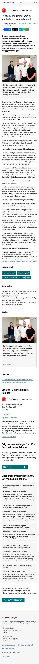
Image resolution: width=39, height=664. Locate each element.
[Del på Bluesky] (20, 30)
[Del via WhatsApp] (24, 30)
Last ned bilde (8, 364)
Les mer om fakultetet (9, 437)
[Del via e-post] (27, 30)
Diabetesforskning (8, 273)
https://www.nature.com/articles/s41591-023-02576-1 (19, 261)
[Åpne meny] (21, 2)
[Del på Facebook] (6, 30)
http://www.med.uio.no (9, 418)
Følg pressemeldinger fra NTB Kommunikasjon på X (18, 645)
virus (28, 277)
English (8, 656)
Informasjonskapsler (8, 648)
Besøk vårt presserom (13, 600)
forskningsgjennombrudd (11, 277)
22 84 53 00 (6, 414)
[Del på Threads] (16, 30)
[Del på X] (13, 30)
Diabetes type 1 (23, 273)
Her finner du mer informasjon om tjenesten (15, 624)
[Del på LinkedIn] (9, 30)
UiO (23, 277)
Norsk (3, 656)
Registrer (7, 467)
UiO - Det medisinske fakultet (27, 23)
